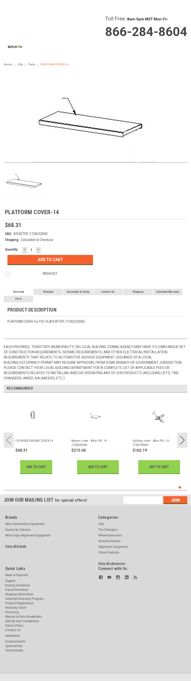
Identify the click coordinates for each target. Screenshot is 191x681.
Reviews (48, 291)
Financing (12, 612)
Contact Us (108, 291)
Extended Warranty (167, 291)
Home (8, 64)
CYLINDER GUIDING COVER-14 (34, 440)
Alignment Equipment (113, 547)
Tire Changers (108, 529)
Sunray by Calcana (18, 529)
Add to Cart (36, 467)
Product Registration (19, 603)
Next (182, 440)
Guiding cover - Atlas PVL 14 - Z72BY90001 (152, 443)
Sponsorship (13, 646)
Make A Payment (16, 575)
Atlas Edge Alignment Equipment (27, 535)
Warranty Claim (15, 607)
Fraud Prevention (16, 590)
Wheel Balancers (110, 535)
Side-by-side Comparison (22, 621)
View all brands (15, 546)
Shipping (138, 291)
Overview (18, 291)
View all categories (111, 563)
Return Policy (14, 625)
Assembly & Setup (78, 291)
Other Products (108, 552)
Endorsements (15, 641)
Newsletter (12, 636)
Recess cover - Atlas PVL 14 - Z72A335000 (89, 443)
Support (10, 581)
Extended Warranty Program (24, 599)
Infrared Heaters (109, 541)
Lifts (20, 64)
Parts (31, 64)
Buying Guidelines (17, 585)
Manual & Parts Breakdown (23, 616)
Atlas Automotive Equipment (25, 524)
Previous (9, 440)
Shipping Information (19, 594)
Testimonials (14, 650)
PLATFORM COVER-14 (54, 64)
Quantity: (11, 249)
